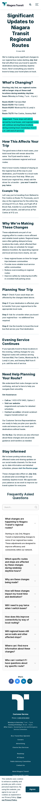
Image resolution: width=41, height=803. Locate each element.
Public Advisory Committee (20, 761)
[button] (20, 523)
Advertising (20, 743)
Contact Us (20, 765)
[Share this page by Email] (29, 681)
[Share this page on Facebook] (11, 681)
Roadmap (20, 753)
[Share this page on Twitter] (17, 681)
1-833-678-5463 (23, 718)
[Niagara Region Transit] (13, 4)
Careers (20, 739)
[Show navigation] (37, 4)
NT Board (20, 757)
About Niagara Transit (20, 771)
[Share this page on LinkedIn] (23, 681)
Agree (32, 789)
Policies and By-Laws (21, 775)
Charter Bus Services (21, 747)
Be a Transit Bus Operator (20, 736)
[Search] (30, 4)
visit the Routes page (27, 468)
